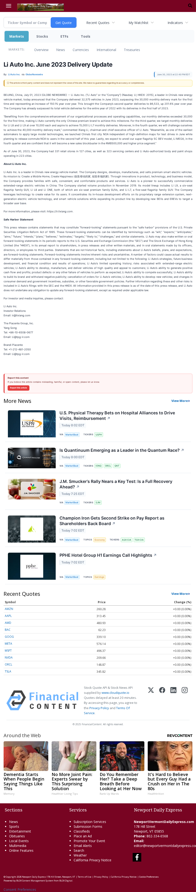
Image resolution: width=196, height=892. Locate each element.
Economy (100, 540)
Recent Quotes (97, 22)
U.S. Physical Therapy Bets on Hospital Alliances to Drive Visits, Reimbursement (117, 415)
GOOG (9, 637)
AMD (8, 623)
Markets (16, 36)
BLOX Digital (65, 880)
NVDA (9, 657)
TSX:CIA (139, 540)
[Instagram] (185, 700)
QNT (116, 465)
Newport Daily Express (34, 876)
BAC (8, 630)
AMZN (9, 609)
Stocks (42, 36)
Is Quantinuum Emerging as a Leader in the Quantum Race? (122, 450)
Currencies (81, 49)
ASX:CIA (126, 540)
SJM (98, 502)
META (8, 644)
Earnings (99, 577)
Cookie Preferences (149, 876)
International (106, 49)
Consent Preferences (20, 889)
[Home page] (40, 7)
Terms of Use (84, 876)
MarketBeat (71, 434)
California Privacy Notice (123, 876)
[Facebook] (162, 700)
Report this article (18, 388)
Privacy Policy (99, 708)
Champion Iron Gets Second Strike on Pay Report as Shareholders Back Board (112, 521)
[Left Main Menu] (9, 6)
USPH (99, 434)
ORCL (108, 465)
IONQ (98, 465)
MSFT (8, 651)
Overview (41, 49)
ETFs (64, 36)
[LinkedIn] (173, 700)
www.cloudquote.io (115, 692)
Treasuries (132, 49)
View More (179, 401)
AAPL (8, 616)
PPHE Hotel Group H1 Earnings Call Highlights (108, 555)
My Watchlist (138, 22)
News (60, 49)
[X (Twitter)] (151, 700)
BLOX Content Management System (34, 880)
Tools (85, 36)
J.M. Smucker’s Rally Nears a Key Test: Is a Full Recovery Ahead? (116, 484)
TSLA (8, 671)
